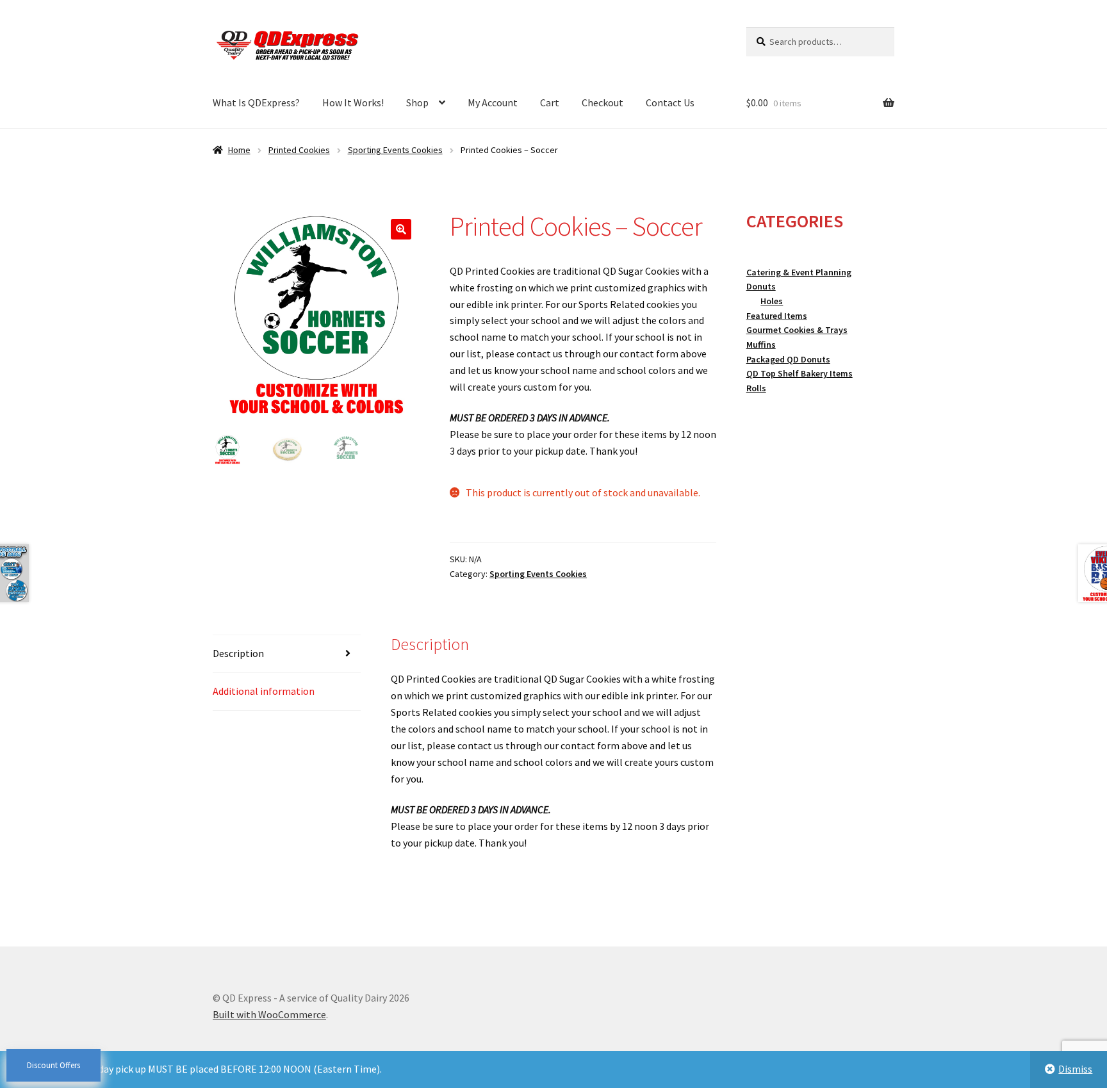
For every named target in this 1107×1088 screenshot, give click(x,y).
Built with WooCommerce (269, 1014)
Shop (417, 102)
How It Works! (353, 102)
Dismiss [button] (1075, 1068)
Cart (549, 102)
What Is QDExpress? (256, 102)
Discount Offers (53, 1065)
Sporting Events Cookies (395, 150)
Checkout (602, 102)
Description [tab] (238, 653)
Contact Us (670, 102)
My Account (493, 102)
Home (239, 150)
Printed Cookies (299, 150)
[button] (401, 229)
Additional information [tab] (264, 691)
